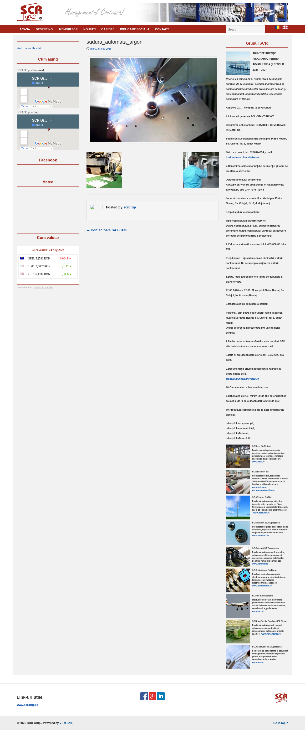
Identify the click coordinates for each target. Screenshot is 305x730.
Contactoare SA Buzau (106, 230)
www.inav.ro (258, 611)
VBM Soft (66, 723)
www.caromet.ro (260, 563)
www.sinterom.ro (260, 535)
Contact (162, 29)
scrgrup (129, 207)
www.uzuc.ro (258, 461)
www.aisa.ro (258, 662)
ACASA (25, 29)
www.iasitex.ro (259, 487)
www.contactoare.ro (262, 585)
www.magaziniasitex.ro (263, 490)
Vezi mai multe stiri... (30, 48)
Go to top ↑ (280, 723)
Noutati (89, 29)
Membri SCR (68, 29)
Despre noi (44, 29)
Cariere (107, 29)
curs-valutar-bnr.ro (43, 287)
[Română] (278, 28)
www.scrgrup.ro (27, 705)
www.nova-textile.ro (271, 633)
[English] (285, 28)
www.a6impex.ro (261, 512)
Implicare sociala (134, 29)
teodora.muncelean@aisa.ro (242, 157)
